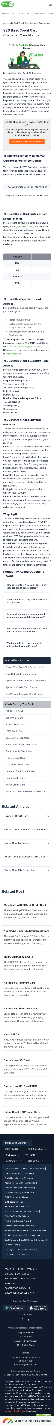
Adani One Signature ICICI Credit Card (26, 930)
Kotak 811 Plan (39, 1230)
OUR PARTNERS (28, 1279)
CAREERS (9, 1274)
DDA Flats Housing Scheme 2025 (19, 1192)
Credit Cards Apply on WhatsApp (19, 1173)
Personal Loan (8, 13)
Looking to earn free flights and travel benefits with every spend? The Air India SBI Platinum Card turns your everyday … (26, 991)
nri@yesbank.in (13, 353)
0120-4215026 (25, 1336)
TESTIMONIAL (11, 1279)
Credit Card (24, 13)
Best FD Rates (27, 1240)
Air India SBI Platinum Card (19, 982)
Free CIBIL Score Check (33, 1168)
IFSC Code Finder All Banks (17, 1207)
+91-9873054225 (25, 1361)
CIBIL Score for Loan (14, 1202)
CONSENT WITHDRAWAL (16, 1288)
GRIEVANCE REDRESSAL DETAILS (19, 1293)
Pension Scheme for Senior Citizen (20, 1226)
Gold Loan (40, 1240)
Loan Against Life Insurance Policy (20, 1249)
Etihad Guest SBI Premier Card (22, 1112)
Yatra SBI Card (12, 1034)
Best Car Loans (11, 1240)
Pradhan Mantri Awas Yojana (17, 1221)
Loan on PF (10, 1254)
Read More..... (32, 1411)
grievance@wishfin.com (25, 1341)
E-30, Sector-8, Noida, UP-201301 (25, 1357)
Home (4, 23)
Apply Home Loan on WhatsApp (19, 1178)
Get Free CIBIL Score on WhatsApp (20, 1188)
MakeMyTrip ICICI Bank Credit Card (25, 905)
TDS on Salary (23, 1254)
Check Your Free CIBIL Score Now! (33, 1420)
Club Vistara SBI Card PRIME (21, 1086)
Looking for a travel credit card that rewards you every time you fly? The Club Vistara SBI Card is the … (25, 1069)
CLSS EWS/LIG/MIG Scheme (17, 1216)
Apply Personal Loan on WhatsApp (20, 1183)
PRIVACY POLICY (12, 1283)
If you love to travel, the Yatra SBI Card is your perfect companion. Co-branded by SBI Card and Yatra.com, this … (26, 1043)
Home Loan (39, 13)
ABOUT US (9, 1269)
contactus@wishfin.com (25, 1364)
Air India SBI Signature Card (20, 1008)
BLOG (20, 1269)
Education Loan (11, 1245)
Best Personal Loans (14, 1235)
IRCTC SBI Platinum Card (18, 956)
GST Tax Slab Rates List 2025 (18, 1211)
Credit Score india (13, 1168)
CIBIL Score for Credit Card (16, 1197)
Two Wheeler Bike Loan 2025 (18, 1230)
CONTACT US (23, 1274)
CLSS (35, 1211)
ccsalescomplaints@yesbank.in (24, 346)
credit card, (26, 226)
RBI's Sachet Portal (25, 1345)
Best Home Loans (33, 1235)
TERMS (30, 1269)
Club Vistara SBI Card (17, 1060)
